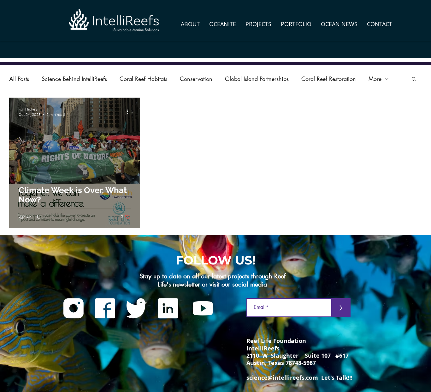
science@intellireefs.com (282, 378)
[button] (190, 24)
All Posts (19, 78)
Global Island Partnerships (257, 78)
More (375, 78)
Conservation (196, 78)
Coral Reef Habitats (143, 78)
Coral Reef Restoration (328, 78)
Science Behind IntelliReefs (74, 78)
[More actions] (129, 111)
